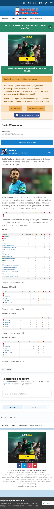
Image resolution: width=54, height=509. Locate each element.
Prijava (17, 108)
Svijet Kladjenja (25, 472)
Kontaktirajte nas (40, 470)
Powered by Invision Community (27, 486)
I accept (49, 503)
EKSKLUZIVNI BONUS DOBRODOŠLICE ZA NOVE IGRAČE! (25, 27)
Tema (29, 470)
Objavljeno (18, 153)
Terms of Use (32, 506)
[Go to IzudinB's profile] (4, 151)
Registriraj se (37, 108)
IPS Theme (12, 470)
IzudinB (7, 132)
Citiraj (9, 369)
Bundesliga (18, 134)
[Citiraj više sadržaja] (3, 369)
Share (13, 407)
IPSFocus (21, 470)
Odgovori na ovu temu (27, 142)
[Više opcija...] (49, 152)
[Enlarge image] (27, 181)
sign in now (7, 384)
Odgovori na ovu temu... (17, 394)
